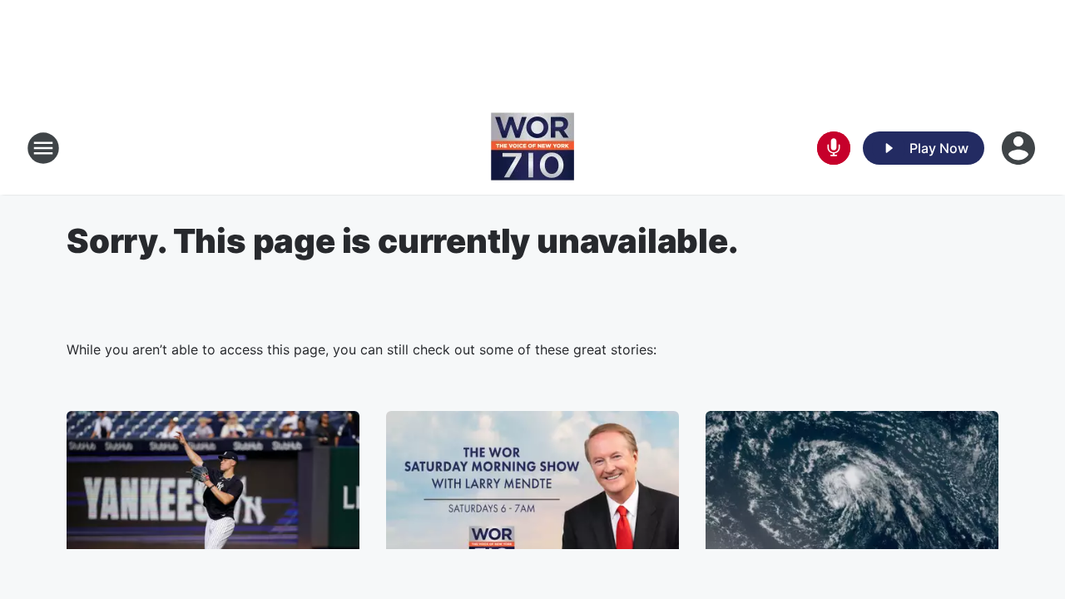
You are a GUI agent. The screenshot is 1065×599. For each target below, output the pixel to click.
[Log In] (1020, 148)
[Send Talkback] (833, 148)
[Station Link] (532, 148)
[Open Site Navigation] (43, 148)
